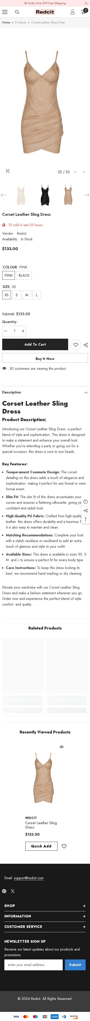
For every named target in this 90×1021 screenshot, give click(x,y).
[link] (23, 703)
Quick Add (41, 846)
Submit (75, 964)
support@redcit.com (28, 877)
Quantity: (9, 321)
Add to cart (35, 344)
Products (20, 22)
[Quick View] (61, 747)
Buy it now (45, 358)
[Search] (17, 12)
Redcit (21, 233)
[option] (45, 102)
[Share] (84, 345)
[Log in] (72, 12)
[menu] (4, 12)
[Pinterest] (4, 891)
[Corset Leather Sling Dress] (45, 778)
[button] (75, 172)
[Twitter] (12, 891)
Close (86, 3)
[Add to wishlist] (75, 344)
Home (6, 22)
